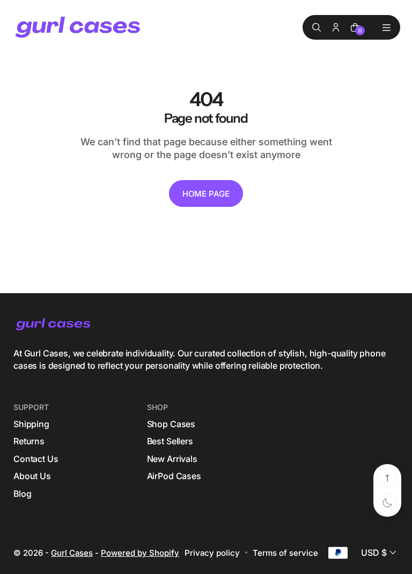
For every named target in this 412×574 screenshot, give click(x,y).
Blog (22, 493)
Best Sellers (170, 441)
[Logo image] (79, 27)
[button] (380, 553)
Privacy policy (212, 553)
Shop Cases (171, 424)
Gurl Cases (72, 553)
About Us (32, 476)
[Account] (335, 27)
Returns (29, 441)
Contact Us (35, 458)
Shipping (31, 424)
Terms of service (285, 553)
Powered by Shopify (140, 553)
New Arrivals (172, 458)
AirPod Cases (174, 476)
